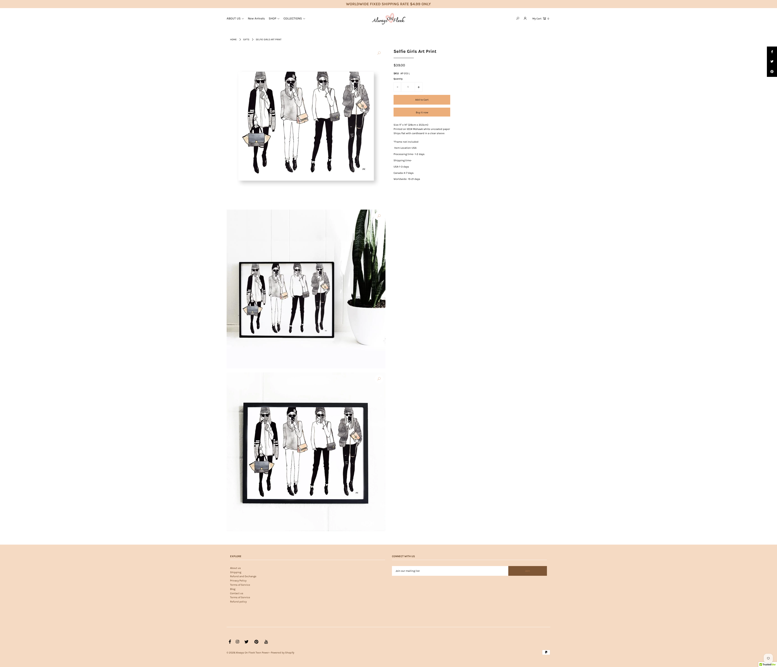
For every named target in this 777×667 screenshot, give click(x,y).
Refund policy (238, 601)
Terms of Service (240, 584)
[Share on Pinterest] (772, 72)
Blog (232, 589)
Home (233, 39)
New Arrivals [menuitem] (256, 18)
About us (235, 567)
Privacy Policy (238, 580)
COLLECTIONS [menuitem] (292, 18)
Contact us (236, 593)
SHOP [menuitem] (272, 18)
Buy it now (422, 112)
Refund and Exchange (243, 576)
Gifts (246, 39)
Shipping (235, 572)
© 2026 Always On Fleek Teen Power (248, 652)
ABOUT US (234, 18)
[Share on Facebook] (772, 52)
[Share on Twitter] (772, 62)
